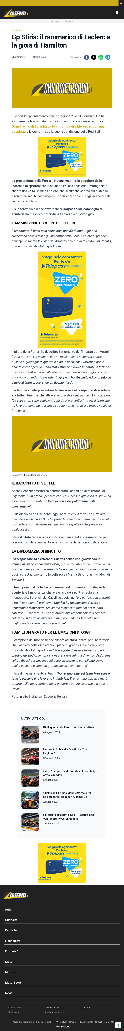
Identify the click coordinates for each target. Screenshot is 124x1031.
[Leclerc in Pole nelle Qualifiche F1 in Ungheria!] (30, 756)
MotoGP (10, 972)
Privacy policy (52, 1007)
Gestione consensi (54, 1012)
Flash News (12, 940)
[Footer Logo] (62, 895)
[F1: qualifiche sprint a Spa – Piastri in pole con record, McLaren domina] (30, 822)
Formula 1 (18, 30)
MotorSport (13, 982)
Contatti (86, 1007)
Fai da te (11, 930)
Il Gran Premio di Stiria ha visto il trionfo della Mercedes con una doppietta (60, 126)
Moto (8, 961)
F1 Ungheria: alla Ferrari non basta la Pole (68, 727)
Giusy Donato (19, 57)
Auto (8, 909)
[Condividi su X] (93, 57)
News (8, 993)
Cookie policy (15, 1007)
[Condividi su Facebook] (86, 57)
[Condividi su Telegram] (107, 57)
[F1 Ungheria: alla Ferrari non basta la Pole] (30, 735)
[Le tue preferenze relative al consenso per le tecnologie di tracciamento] (118, 1025)
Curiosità (11, 920)
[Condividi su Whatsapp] (100, 57)
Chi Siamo (13, 1012)
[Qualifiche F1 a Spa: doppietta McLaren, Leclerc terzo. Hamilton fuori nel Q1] (30, 800)
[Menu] (117, 12)
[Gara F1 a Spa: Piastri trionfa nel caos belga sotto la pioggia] (30, 778)
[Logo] (16, 12)
